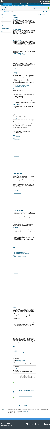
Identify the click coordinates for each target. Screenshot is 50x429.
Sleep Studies (16, 190)
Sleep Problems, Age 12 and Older (19, 352)
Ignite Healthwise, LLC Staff (20, 368)
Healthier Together (36, 3)
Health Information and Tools (8, 3)
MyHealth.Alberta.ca (5, 8)
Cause (2, 17)
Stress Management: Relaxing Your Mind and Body (21, 253)
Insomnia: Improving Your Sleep (18, 53)
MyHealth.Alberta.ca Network (44, 1)
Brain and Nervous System (41, 14)
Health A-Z (1, 5)
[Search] (49, 8)
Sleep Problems (40, 15)
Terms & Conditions (3, 425)
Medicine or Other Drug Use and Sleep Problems (21, 85)
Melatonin (15, 344)
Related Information (4, 30)
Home (1, 3)
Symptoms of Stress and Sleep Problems (20, 86)
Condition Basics (3, 14)
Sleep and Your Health (17, 136)
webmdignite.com (26, 411)
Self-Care (2, 25)
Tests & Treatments (10, 5)
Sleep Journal (16, 249)
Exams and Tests (3, 22)
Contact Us (9, 424)
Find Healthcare (21, 3)
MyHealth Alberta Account (45, 3)
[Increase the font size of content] (48, 12)
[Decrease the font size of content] (46, 12)
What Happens (3, 20)
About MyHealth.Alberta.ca (28, 3)
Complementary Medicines (5, 28)
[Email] (43, 11)
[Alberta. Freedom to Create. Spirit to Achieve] (46, 424)
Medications (15, 5)
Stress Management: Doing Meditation (19, 54)
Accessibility (8, 425)
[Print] (45, 11)
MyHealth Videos (15, 3)
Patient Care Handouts (25, 5)
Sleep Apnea (15, 351)
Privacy (11, 425)
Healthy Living (5, 5)
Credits (2, 31)
